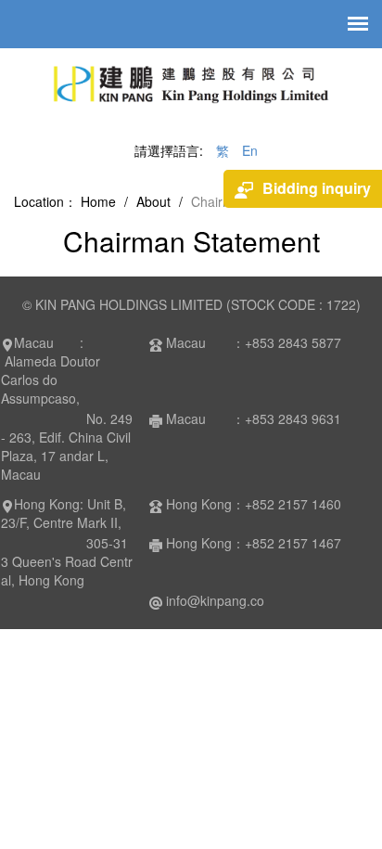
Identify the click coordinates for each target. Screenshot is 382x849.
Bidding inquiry (316, 188)
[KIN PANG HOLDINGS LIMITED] (191, 90)
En (250, 150)
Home (98, 201)
